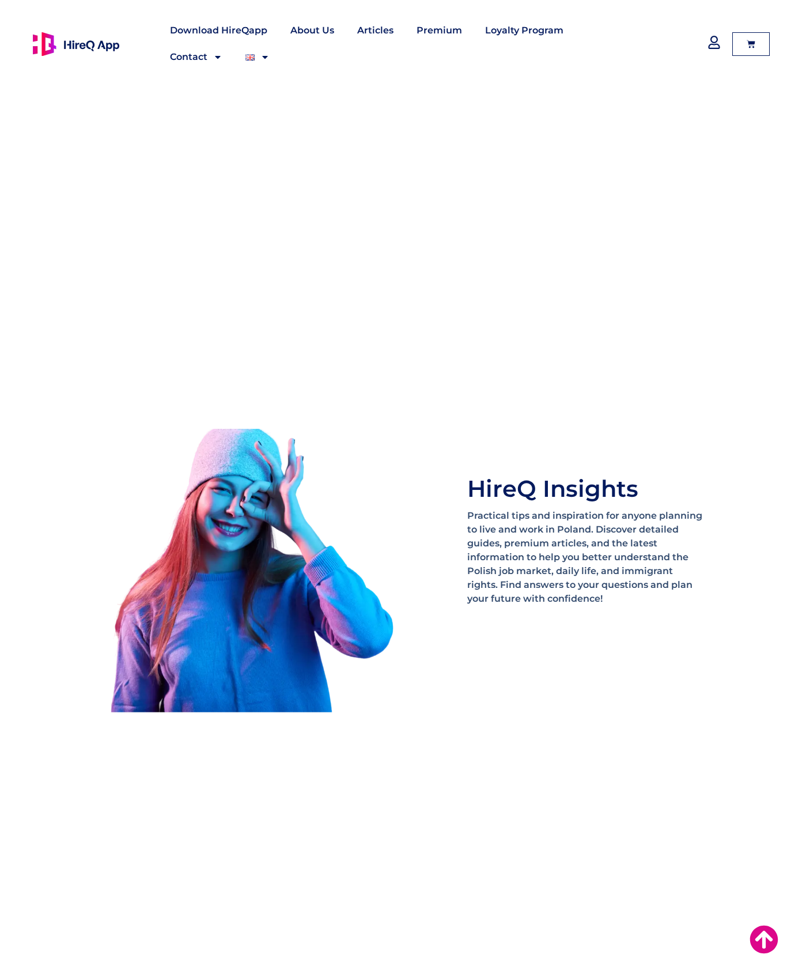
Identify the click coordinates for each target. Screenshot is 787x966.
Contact (188, 56)
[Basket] (751, 44)
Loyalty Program (524, 30)
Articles (375, 30)
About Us (312, 30)
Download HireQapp (218, 30)
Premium (439, 30)
